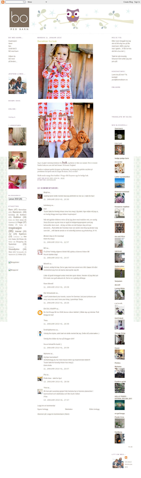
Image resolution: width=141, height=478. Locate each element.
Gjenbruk (12, 222)
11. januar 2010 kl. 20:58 (56, 348)
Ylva (45, 388)
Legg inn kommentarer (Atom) (58, 414)
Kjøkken (22, 234)
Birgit (46, 192)
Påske (21, 239)
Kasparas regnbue (122, 207)
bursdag (12, 215)
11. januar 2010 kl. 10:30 (56, 199)
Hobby (11, 225)
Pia (45, 375)
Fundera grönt (120, 382)
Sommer (12, 244)
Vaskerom (12, 254)
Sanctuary (119, 128)
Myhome (47, 354)
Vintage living (120, 333)
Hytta (21, 225)
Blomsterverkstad (122, 192)
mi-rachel (118, 162)
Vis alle (130, 447)
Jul (10, 234)
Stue (10, 252)
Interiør (18, 231)
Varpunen (118, 281)
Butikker (17, 217)
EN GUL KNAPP (50, 309)
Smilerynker (119, 266)
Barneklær (22, 210)
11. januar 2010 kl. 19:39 (56, 324)
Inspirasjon (15, 227)
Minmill (46, 264)
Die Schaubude (49, 293)
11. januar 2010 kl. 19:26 (56, 303)
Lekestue (16, 236)
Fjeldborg (118, 432)
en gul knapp (120, 414)
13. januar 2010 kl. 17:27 (56, 400)
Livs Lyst (118, 143)
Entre (10, 220)
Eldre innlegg (94, 409)
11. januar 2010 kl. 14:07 (56, 258)
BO (45, 248)
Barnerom (17, 212)
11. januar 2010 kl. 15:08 (56, 287)
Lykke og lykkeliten (122, 177)
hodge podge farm (122, 158)
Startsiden (69, 409)
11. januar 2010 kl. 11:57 (56, 242)
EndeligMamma (49, 330)
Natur (14, 239)
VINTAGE (118, 251)
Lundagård (119, 222)
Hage (19, 222)
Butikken (23, 215)
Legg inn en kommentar (46, 406)
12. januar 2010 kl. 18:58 (56, 382)
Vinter (20, 254)
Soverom (11, 247)
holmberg (47, 205)
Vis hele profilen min (128, 464)
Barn (11, 209)
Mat (25, 237)
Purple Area (119, 417)
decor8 (117, 285)
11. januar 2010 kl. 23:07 (56, 369)
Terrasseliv (20, 252)
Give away (20, 220)
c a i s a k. (118, 303)
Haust (117, 348)
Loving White (120, 288)
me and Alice (120, 236)
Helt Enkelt (119, 318)
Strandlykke (14, 249)
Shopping (19, 242)
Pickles (117, 363)
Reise (10, 242)
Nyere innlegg (42, 409)
